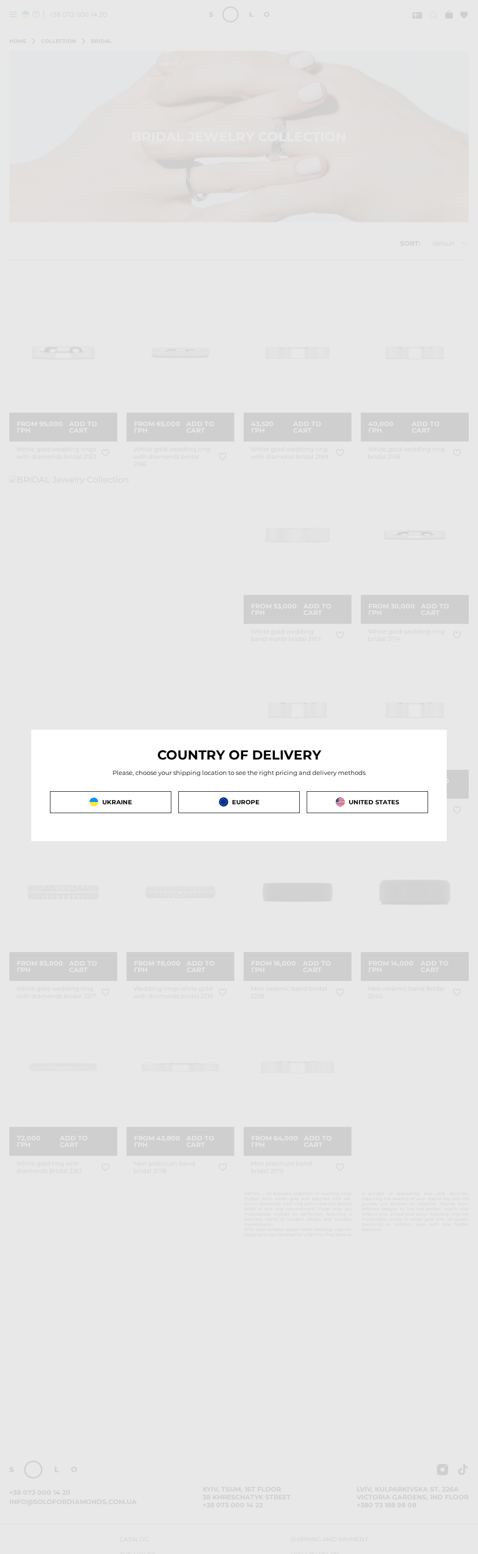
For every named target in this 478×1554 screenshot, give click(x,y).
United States (374, 802)
